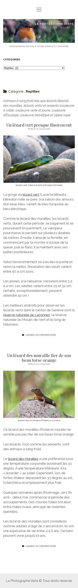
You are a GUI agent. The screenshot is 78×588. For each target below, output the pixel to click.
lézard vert (31, 194)
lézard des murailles (23, 459)
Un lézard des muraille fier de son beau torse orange (39, 357)
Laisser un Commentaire (40, 335)
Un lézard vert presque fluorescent (39, 125)
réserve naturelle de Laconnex (26, 315)
